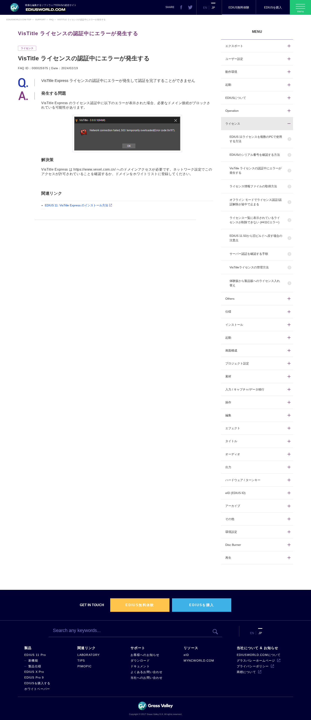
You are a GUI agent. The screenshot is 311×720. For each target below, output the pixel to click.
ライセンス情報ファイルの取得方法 (253, 186)
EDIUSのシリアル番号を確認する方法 (255, 154)
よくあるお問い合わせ (146, 672)
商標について (246, 672)
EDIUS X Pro (34, 671)
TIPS (81, 660)
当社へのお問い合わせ (146, 677)
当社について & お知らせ (257, 648)
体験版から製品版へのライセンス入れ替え (255, 283)
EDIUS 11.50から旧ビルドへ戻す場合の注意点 (256, 238)
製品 (28, 648)
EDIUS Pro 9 (34, 677)
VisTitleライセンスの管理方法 (249, 267)
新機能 (33, 660)
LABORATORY (88, 655)
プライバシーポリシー (253, 666)
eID (186, 655)
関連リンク (86, 648)
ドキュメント (140, 666)
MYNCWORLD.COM (199, 660)
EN (205, 7)
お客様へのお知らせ (145, 655)
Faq (51, 19)
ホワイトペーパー (37, 689)
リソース (191, 648)
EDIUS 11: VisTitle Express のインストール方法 (76, 205)
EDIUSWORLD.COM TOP (18, 19)
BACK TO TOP (284, 712)
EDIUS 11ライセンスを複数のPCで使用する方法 (256, 139)
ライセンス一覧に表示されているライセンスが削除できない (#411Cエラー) (255, 220)
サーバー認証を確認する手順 (249, 253)
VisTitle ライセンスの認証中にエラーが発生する (255, 170)
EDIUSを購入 (273, 7)
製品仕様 (34, 666)
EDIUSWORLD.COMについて (259, 655)
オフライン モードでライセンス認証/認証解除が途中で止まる (256, 202)
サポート (138, 648)
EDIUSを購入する (37, 683)
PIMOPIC (84, 666)
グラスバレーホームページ (256, 660)
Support (40, 19)
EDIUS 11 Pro (35, 655)
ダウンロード (140, 660)
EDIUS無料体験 (238, 7)
